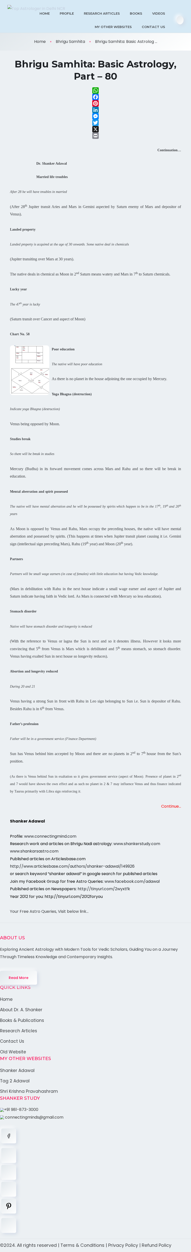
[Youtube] (8, 1225)
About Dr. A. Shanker (21, 1010)
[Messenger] (95, 116)
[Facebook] (95, 97)
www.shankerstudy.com (136, 844)
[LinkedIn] (95, 110)
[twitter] (8, 1155)
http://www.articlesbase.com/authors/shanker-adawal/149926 (72, 866)
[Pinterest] (95, 103)
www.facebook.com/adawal (132, 881)
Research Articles (102, 13)
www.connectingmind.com (50, 836)
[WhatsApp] (95, 90)
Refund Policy (156, 1245)
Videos (158, 13)
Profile (67, 13)
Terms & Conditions (82, 1245)
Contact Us (153, 27)
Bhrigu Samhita (70, 41)
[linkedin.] (8, 1172)
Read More (18, 977)
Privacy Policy (123, 1245)
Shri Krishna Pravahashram (29, 1091)
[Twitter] (95, 123)
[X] (95, 129)
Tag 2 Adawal (15, 1081)
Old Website (13, 1052)
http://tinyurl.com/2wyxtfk (104, 889)
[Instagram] (8, 1189)
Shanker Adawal (17, 1070)
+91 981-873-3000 (21, 1109)
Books (136, 13)
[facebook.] (8, 1136)
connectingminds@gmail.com (33, 1117)
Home (45, 13)
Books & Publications (22, 1020)
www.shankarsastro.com (34, 851)
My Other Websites (113, 27)
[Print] (95, 135)
